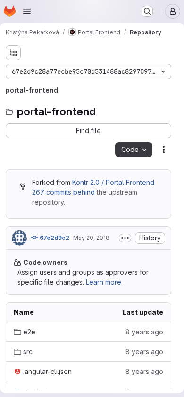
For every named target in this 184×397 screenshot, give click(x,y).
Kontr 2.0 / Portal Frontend (113, 182)
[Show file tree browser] (13, 52)
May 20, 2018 (91, 237)
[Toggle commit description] (125, 238)
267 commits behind (63, 192)
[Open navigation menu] (26, 11)
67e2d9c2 (53, 237)
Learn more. (104, 282)
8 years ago (144, 332)
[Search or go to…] (147, 11)
